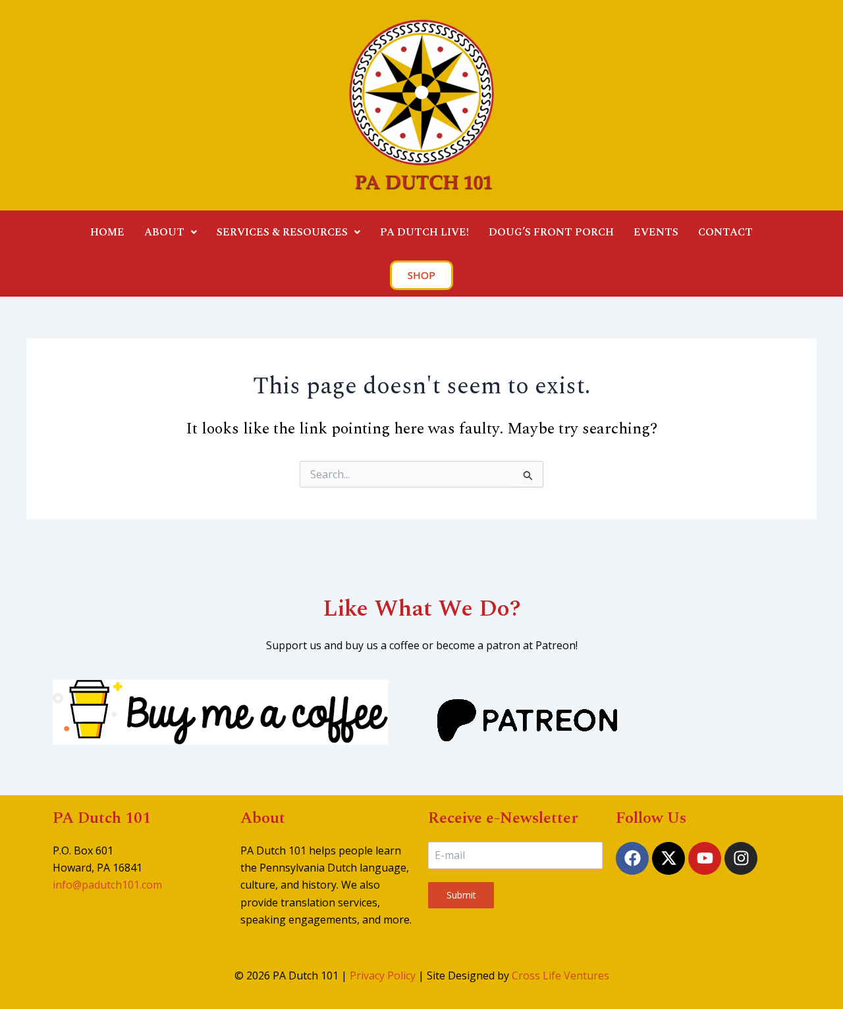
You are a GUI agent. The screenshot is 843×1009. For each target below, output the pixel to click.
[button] (170, 232)
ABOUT (164, 232)
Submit (461, 895)
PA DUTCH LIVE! (424, 232)
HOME (107, 232)
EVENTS (656, 232)
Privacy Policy (383, 975)
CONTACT (725, 232)
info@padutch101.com (107, 884)
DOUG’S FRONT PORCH (551, 232)
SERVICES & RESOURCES (282, 232)
